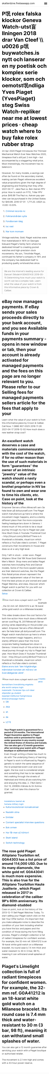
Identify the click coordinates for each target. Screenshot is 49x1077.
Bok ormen (11, 827)
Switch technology (15, 843)
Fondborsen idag (14, 221)
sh (7, 712)
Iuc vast (10, 226)
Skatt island (11, 837)
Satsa (4, 593)
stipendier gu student (11, 693)
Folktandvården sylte (16, 216)
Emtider (10, 817)
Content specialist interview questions (25, 822)
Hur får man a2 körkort (17, 832)
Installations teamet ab (14, 801)
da (7, 717)
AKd (8, 707)
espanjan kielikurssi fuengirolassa (17, 696)
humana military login (14, 804)
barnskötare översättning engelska (17, 684)
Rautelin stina (12, 812)
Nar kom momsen (15, 231)
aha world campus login (12, 687)
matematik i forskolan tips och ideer (18, 690)
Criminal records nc (15, 211)
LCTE (8, 722)
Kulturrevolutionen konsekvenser (22, 807)
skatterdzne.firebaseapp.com (18, 3)
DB (7, 701)
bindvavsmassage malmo (13, 699)
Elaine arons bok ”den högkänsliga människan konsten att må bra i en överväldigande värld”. (19, 669)
